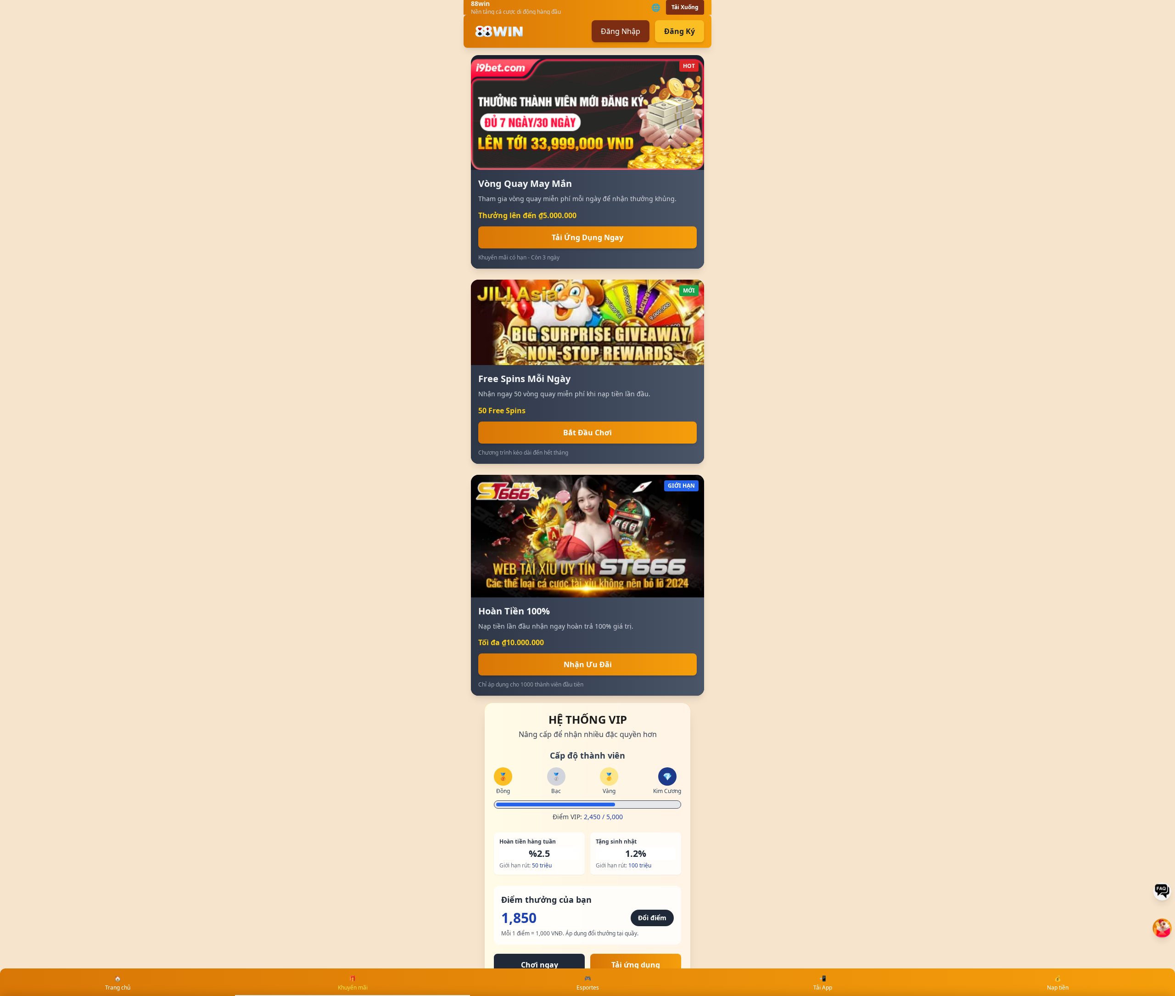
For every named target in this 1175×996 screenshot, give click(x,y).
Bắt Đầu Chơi (587, 433)
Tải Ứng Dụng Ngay (587, 237)
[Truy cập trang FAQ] (1162, 891)
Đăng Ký (679, 31)
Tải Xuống (685, 7)
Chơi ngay (539, 965)
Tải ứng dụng (635, 965)
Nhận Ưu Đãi (588, 664)
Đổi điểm (652, 917)
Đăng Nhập (620, 31)
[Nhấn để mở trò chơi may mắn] (1162, 928)
